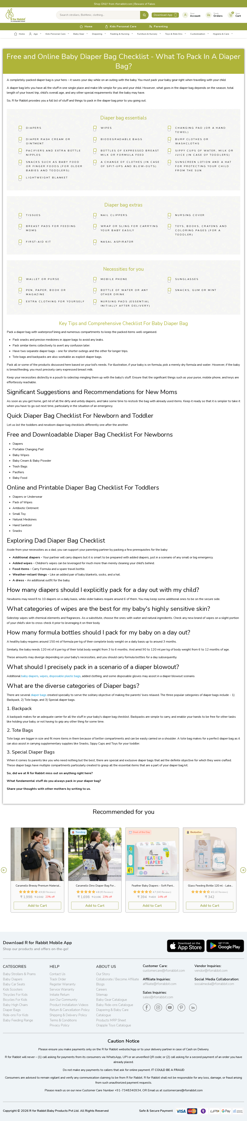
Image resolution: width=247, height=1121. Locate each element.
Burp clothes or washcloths (192, 141)
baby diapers (29, 676)
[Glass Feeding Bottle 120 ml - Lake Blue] (209, 854)
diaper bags (39, 695)
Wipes (106, 128)
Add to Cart (37, 905)
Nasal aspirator (117, 242)
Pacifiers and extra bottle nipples (53, 153)
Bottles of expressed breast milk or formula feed (130, 153)
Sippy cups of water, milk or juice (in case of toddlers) (204, 153)
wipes (44, 676)
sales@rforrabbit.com (158, 997)
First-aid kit (38, 242)
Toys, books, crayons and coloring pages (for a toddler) (201, 230)
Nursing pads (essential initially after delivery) (126, 304)
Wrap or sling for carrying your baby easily (129, 228)
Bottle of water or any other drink (124, 292)
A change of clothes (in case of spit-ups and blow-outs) (130, 164)
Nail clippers (114, 215)
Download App (163, 15)
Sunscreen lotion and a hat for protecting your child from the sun (203, 166)
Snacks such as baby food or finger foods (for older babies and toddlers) (54, 166)
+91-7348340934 (128, 1090)
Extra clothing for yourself (55, 301)
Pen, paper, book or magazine (46, 292)
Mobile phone (114, 279)
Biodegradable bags (122, 139)
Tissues (33, 215)
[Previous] (4, 870)
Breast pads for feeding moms (51, 228)
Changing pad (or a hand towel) (200, 130)
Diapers (34, 128)
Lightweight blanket (47, 177)
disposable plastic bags (65, 676)
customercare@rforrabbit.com (164, 970)
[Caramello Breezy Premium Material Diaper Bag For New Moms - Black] (37, 854)
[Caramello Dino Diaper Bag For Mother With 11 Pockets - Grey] (95, 854)
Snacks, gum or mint (196, 290)
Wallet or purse (43, 279)
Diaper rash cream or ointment (48, 141)
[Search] (144, 15)
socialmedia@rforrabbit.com (214, 984)
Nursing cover (190, 215)
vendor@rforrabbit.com (211, 970)
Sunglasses (187, 279)
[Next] (243, 870)
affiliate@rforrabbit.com (159, 984)
